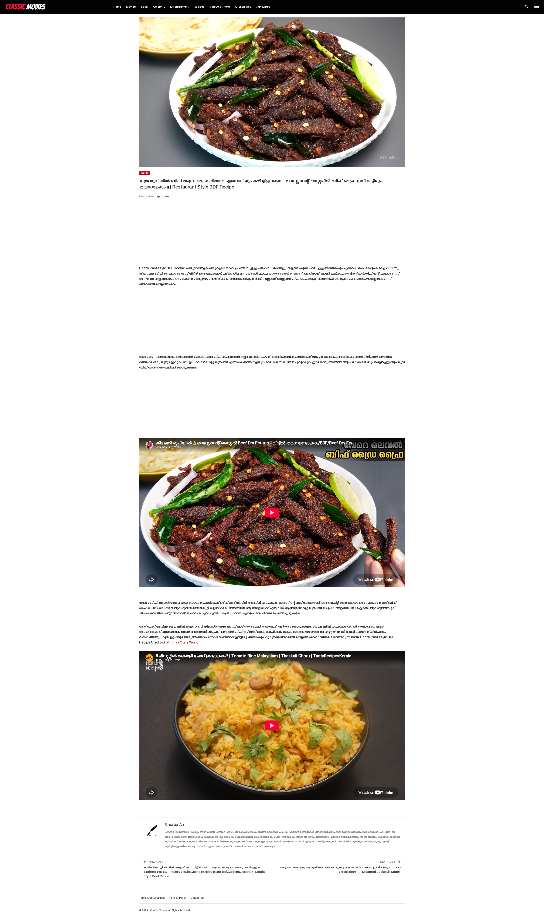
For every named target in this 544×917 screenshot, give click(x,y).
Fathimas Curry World (181, 643)
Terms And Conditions (152, 897)
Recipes (199, 7)
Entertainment (179, 7)
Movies (131, 7)
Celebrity (159, 7)
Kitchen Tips (243, 7)
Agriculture (263, 7)
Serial (144, 7)
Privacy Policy (178, 897)
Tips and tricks (220, 7)
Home (117, 7)
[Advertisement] (272, 233)
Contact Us (197, 897)
